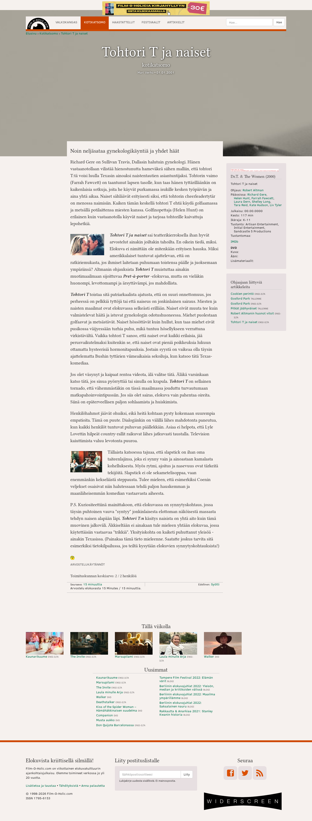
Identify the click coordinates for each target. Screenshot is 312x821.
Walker (211, 656)
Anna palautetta (93, 785)
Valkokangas (66, 22)
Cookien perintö (248, 293)
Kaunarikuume (42, 656)
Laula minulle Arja (176, 658)
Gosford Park (246, 298)
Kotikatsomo (94, 22)
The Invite (83, 656)
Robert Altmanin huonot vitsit (256, 315)
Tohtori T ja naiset (250, 322)
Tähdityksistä (68, 785)
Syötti (215, 584)
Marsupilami (130, 656)
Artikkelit (176, 22)
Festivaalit (151, 22)
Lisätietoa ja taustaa (41, 785)
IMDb (234, 241)
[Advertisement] (156, 607)
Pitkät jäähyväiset (249, 308)
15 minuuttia (92, 584)
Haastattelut (123, 22)
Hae (279, 22)
